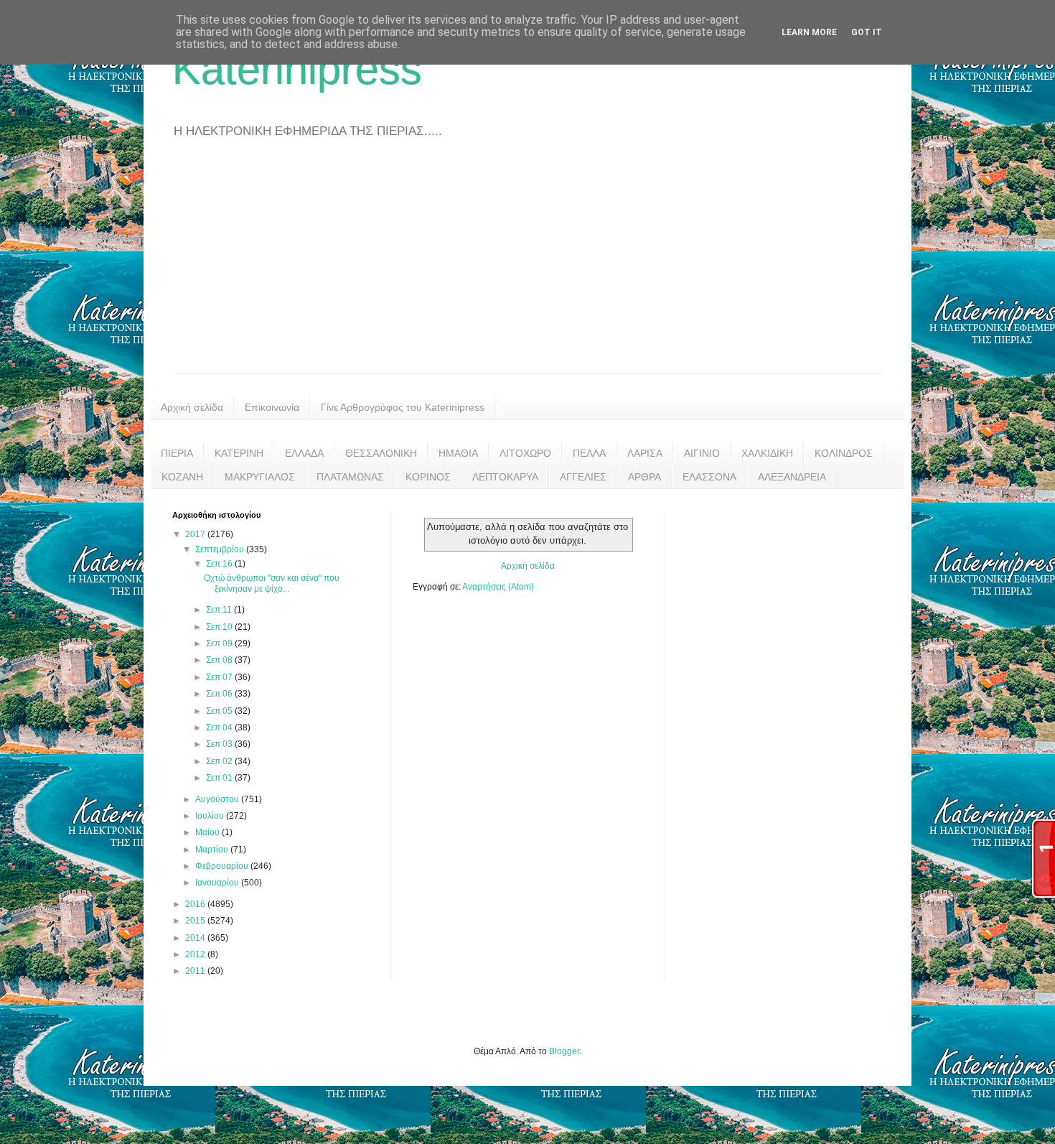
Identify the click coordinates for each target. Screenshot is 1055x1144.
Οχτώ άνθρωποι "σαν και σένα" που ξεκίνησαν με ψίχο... (271, 583)
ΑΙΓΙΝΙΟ (702, 453)
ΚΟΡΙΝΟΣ (428, 477)
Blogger (564, 1051)
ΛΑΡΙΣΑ (644, 453)
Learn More (809, 32)
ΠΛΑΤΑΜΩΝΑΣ (350, 477)
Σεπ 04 (220, 727)
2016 (196, 904)
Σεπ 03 (220, 744)
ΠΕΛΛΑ (589, 453)
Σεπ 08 (220, 660)
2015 (196, 921)
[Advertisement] (527, 265)
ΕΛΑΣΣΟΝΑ (709, 477)
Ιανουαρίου (218, 883)
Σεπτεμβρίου (220, 549)
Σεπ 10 (220, 627)
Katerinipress (297, 69)
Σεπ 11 (220, 610)
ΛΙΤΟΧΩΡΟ (525, 453)
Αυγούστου (218, 799)
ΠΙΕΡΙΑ (177, 453)
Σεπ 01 (220, 778)
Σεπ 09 (220, 643)
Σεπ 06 (220, 694)
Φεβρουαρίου (222, 866)
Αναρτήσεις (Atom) (498, 587)
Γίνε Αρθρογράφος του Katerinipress (402, 407)
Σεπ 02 (220, 761)
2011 (196, 971)
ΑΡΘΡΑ (644, 477)
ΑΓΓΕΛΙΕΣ (583, 477)
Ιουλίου (210, 816)
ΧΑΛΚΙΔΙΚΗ (767, 453)
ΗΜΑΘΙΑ (458, 453)
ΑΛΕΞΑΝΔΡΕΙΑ (792, 477)
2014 (196, 938)
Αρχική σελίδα (192, 407)
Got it (866, 32)
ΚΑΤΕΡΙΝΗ (239, 453)
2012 (196, 954)
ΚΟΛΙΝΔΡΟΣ (844, 453)
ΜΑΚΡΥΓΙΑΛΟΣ (260, 477)
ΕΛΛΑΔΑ (304, 453)
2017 (196, 534)
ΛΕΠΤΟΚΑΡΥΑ (505, 477)
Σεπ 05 (220, 711)
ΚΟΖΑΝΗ (182, 477)
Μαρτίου (212, 850)
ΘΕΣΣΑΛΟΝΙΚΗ (381, 453)
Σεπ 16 (220, 564)
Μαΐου (208, 832)
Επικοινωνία (272, 407)
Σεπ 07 (220, 677)
